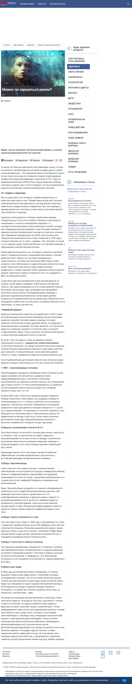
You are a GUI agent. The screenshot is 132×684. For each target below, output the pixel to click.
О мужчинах (75, 77)
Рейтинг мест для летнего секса (81, 251)
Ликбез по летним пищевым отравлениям (80, 224)
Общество (74, 103)
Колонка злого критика (77, 144)
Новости (42, 4)
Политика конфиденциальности (47, 656)
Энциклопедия (27, 4)
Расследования (78, 133)
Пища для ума (76, 127)
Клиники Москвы (58, 4)
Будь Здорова (74, 658)
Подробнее (114, 680)
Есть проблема (77, 172)
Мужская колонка (73, 160)
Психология (75, 82)
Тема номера (76, 138)
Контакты (6, 654)
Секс (71, 114)
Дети (71, 98)
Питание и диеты (78, 88)
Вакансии (6, 656)
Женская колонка (73, 152)
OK (124, 680)
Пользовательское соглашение (47, 654)
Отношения (75, 109)
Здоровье (74, 66)
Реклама (39, 652)
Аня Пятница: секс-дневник (76, 60)
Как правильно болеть (80, 201)
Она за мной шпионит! (79, 268)
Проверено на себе (76, 120)
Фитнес (72, 93)
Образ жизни (76, 72)
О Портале (7, 652)
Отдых (72, 167)
